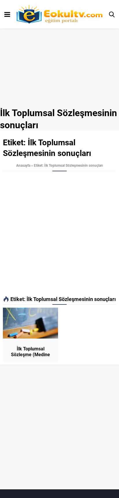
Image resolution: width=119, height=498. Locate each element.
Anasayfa (23, 165)
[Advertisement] (59, 233)
